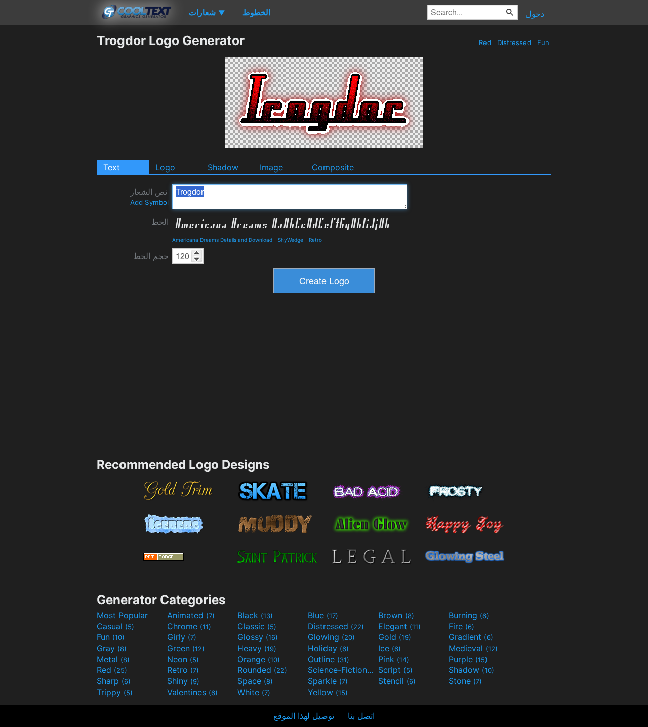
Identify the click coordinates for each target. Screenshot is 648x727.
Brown (396, 615)
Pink (393, 659)
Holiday (328, 648)
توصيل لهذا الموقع (303, 716)
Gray (112, 648)
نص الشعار (149, 196)
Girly (181, 637)
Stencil (397, 681)
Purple (468, 659)
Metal (113, 659)
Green (186, 648)
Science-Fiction (342, 670)
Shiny (183, 681)
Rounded (262, 670)
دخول (534, 14)
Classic (256, 626)
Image (271, 167)
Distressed (514, 42)
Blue (323, 615)
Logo (165, 167)
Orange (258, 659)
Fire (461, 626)
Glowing (331, 637)
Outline (328, 659)
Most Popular (122, 615)
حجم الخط (151, 256)
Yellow (328, 692)
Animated (191, 615)
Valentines (192, 692)
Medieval (473, 648)
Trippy (115, 692)
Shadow (223, 167)
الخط (160, 222)
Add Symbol (149, 202)
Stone (465, 681)
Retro (315, 240)
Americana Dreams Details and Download (222, 240)
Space (255, 681)
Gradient (471, 637)
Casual (115, 626)
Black (255, 615)
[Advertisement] (48, 184)
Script (395, 670)
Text (111, 167)
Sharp (114, 681)
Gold (394, 637)
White (253, 692)
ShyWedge (290, 240)
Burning (469, 615)
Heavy (256, 648)
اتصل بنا (361, 716)
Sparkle (328, 681)
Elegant (399, 626)
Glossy (257, 637)
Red (485, 42)
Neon (183, 659)
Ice (389, 648)
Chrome (189, 626)
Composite (333, 167)
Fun (543, 42)
